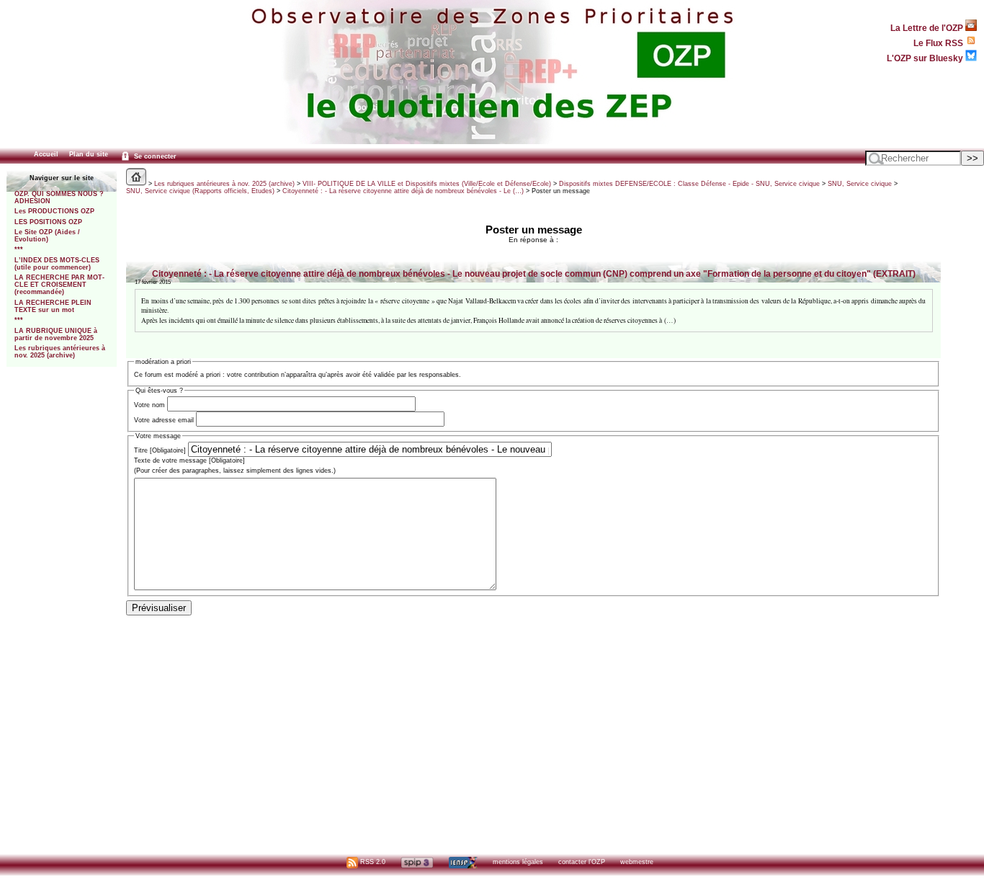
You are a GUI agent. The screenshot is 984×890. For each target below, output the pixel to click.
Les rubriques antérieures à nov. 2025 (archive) (59, 351)
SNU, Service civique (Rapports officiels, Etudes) (200, 191)
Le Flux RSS (939, 43)
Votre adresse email (164, 420)
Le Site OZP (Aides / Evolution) (47, 235)
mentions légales (518, 861)
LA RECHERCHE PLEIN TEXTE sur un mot (52, 306)
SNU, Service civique (860, 183)
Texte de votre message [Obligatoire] (189, 460)
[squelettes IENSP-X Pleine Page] (463, 861)
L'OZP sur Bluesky (926, 58)
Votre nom (149, 405)
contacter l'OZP (581, 861)
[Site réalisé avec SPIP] (417, 861)
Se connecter (154, 156)
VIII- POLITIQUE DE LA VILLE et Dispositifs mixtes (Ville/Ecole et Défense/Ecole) (427, 183)
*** (18, 249)
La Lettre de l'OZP (927, 27)
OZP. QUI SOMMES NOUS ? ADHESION (59, 197)
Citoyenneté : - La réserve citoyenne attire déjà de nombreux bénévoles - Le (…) (403, 191)
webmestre (636, 861)
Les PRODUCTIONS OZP (54, 211)
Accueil (46, 154)
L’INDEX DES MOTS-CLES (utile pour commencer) (56, 264)
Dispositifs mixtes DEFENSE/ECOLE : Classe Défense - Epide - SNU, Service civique (689, 183)
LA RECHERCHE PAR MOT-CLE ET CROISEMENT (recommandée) (59, 284)
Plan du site (88, 154)
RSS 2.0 (371, 861)
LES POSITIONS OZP (48, 222)
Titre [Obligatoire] (160, 450)
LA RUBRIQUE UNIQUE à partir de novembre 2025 (55, 334)
